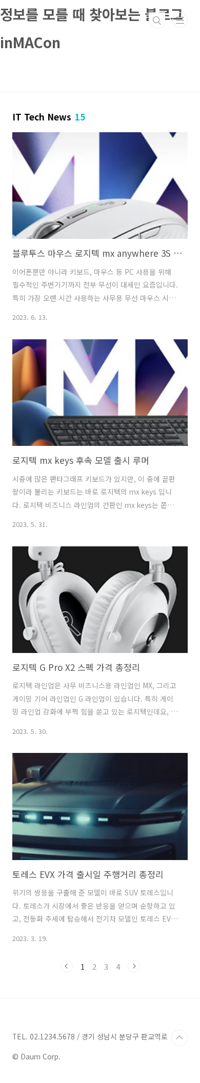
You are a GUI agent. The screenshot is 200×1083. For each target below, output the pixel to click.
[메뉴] (180, 20)
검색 (157, 20)
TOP (179, 1038)
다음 (134, 966)
